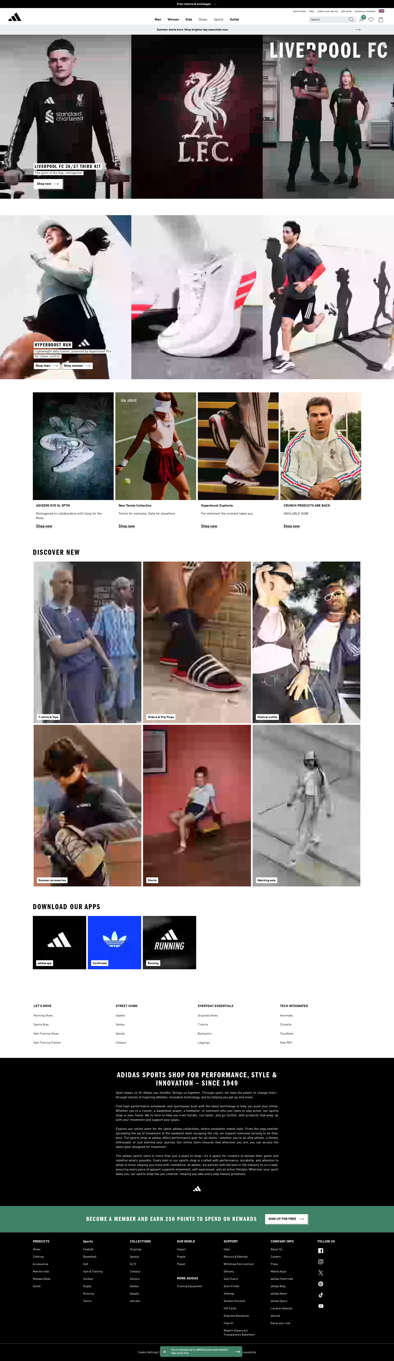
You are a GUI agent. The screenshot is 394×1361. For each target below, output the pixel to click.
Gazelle (120, 1015)
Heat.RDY (286, 1042)
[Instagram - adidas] (339, 1262)
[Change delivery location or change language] (381, 11)
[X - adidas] (339, 1273)
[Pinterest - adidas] (339, 1284)
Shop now (44, 526)
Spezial (120, 1033)
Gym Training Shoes (46, 1033)
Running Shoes (43, 1015)
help (311, 11)
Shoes (203, 19)
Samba (120, 1024)
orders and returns (327, 11)
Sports (218, 19)
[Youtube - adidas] (339, 1306)
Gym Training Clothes (47, 1042)
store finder (299, 11)
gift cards (346, 11)
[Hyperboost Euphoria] (238, 462)
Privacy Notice (199, 1352)
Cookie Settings (148, 1352)
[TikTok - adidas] (339, 1295)
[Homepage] (14, 18)
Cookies (184, 1352)
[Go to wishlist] (371, 20)
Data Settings (168, 1352)
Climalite (285, 1024)
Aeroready (286, 1015)
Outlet (234, 19)
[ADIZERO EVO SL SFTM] (73, 462)
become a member (365, 11)
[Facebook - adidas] (339, 1251)
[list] (197, 462)
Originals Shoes (208, 1015)
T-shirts (203, 1024)
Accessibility (248, 1352)
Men (158, 19)
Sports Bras (41, 1024)
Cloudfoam (286, 1033)
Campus (121, 1042)
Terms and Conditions (224, 1352)
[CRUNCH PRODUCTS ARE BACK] (320, 462)
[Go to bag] (381, 20)
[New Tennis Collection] (155, 462)
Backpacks (205, 1033)
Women (173, 19)
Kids (189, 19)
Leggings (204, 1042)
